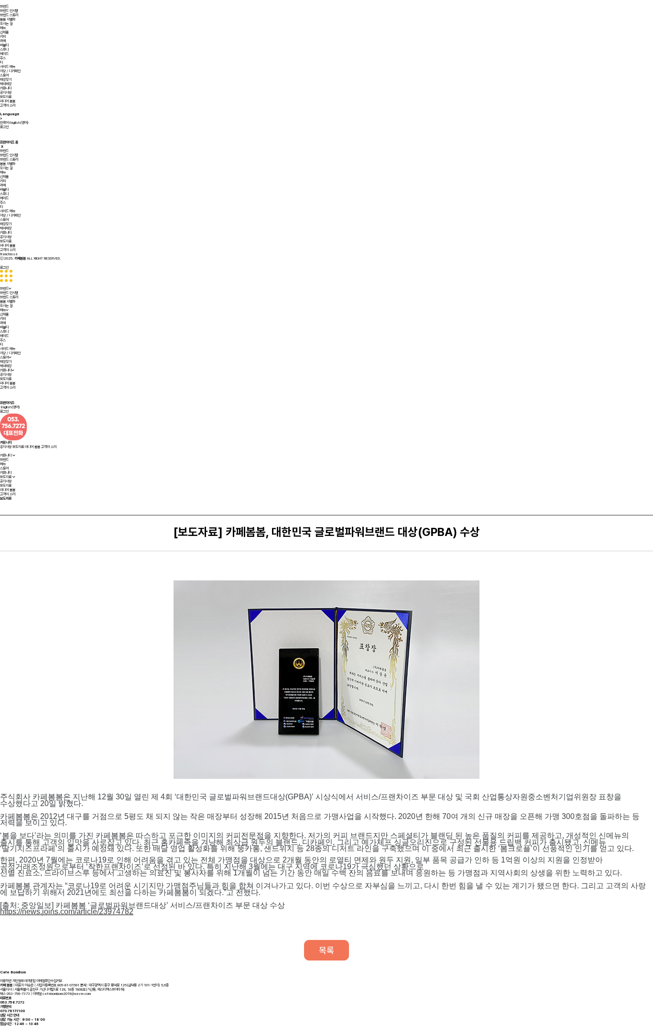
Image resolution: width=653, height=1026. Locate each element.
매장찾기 (5, 79)
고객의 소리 (7, 105)
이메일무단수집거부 (49, 981)
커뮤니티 (5, 88)
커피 (3, 36)
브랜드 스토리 (9, 15)
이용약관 (5, 981)
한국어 (4, 122)
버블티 (4, 45)
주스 (3, 58)
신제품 (4, 32)
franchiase (9, 254)
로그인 (4, 127)
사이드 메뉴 (7, 67)
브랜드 (4, 6)
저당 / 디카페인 (10, 71)
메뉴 (3, 28)
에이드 (4, 54)
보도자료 (5, 97)
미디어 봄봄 (7, 101)
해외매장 (5, 84)
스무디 (4, 49)
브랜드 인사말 (9, 11)
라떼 (3, 41)
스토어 (4, 75)
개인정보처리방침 (23, 981)
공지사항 (5, 92)
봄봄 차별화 (7, 19)
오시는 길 (6, 24)
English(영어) (19, 122)
